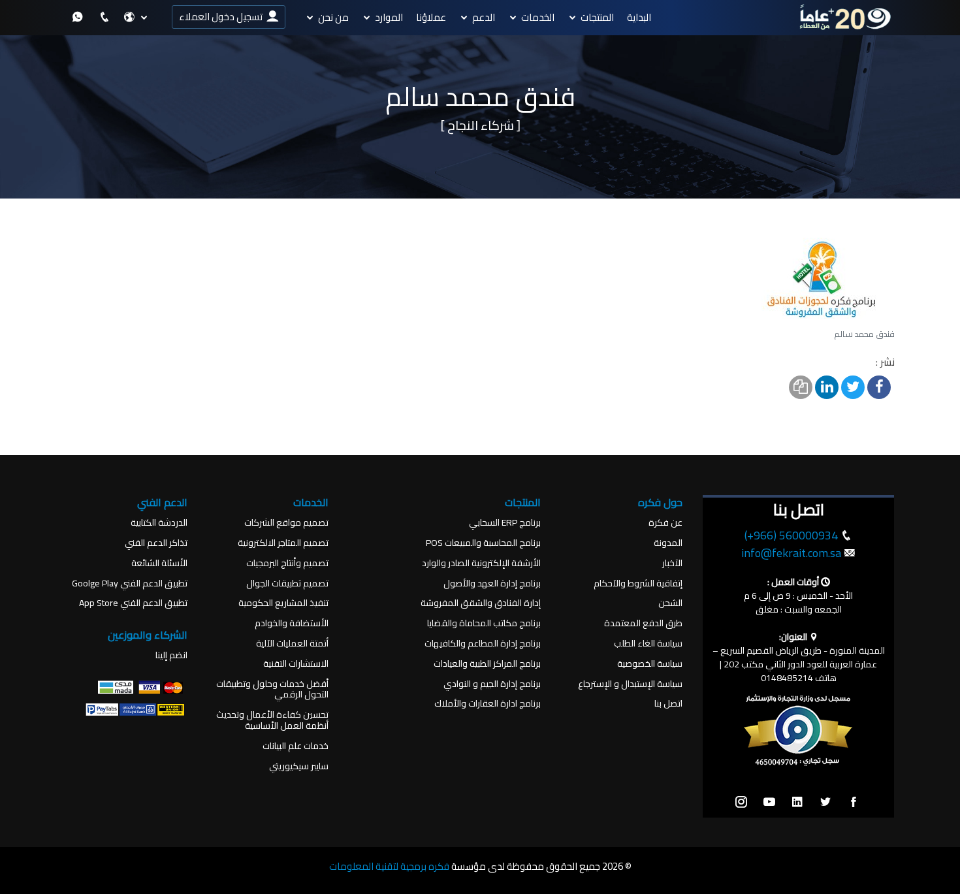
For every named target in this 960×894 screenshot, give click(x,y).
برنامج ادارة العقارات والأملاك (487, 703)
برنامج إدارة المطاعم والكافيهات (482, 643)
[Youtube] (769, 802)
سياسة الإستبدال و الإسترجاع (630, 684)
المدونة (668, 543)
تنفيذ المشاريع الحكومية (283, 603)
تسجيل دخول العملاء (222, 16)
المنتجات (597, 17)
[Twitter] (825, 802)
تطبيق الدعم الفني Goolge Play (129, 583)
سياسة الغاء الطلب (648, 643)
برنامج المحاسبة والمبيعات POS (483, 543)
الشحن (670, 603)
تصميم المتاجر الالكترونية (283, 543)
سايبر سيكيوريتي (298, 766)
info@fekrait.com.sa (791, 553)
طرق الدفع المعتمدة (643, 623)
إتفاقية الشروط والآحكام (638, 583)
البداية (639, 17)
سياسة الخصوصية (649, 663)
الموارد (389, 17)
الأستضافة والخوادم (291, 623)
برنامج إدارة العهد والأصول (492, 583)
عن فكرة (665, 522)
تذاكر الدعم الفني (156, 543)
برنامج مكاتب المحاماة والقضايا (484, 623)
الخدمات (537, 17)
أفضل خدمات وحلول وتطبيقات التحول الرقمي (272, 689)
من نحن (333, 17)
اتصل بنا (668, 703)
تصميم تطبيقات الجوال (287, 583)
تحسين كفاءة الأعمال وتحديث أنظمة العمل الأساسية (272, 720)
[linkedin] (797, 802)
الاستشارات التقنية (295, 663)
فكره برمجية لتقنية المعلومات (389, 866)
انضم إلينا (171, 655)
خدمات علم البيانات (295, 746)
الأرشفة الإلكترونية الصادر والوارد (481, 563)
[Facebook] (853, 802)
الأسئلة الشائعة (159, 563)
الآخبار (672, 563)
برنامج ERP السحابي (505, 522)
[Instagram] (741, 802)
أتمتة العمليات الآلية (292, 643)
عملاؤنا (431, 17)
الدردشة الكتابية (159, 522)
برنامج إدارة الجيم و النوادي (492, 684)
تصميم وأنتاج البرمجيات (287, 563)
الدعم (483, 17)
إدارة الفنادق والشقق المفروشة (481, 603)
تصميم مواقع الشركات (286, 522)
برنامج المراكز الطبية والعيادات (487, 663)
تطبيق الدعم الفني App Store (133, 603)
